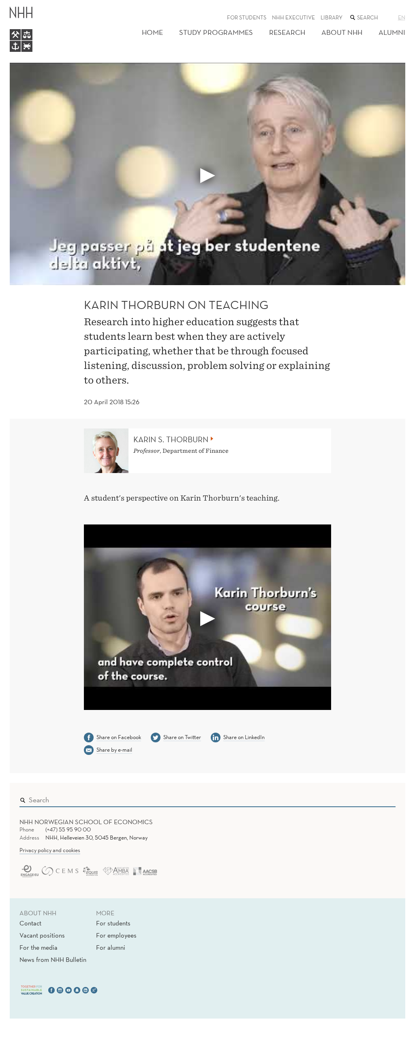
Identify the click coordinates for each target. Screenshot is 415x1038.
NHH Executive (293, 17)
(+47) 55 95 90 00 (68, 829)
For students (246, 17)
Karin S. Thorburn (170, 439)
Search (377, 798)
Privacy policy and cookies (49, 850)
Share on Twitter (182, 737)
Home (152, 32)
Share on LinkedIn (244, 737)
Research (287, 32)
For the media (38, 947)
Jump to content (25, 5)
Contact (30, 923)
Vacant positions (42, 935)
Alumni (392, 32)
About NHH (341, 32)
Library (331, 17)
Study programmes (216, 32)
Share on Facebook (118, 737)
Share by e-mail (114, 749)
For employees (116, 935)
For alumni (110, 947)
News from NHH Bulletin (52, 959)
